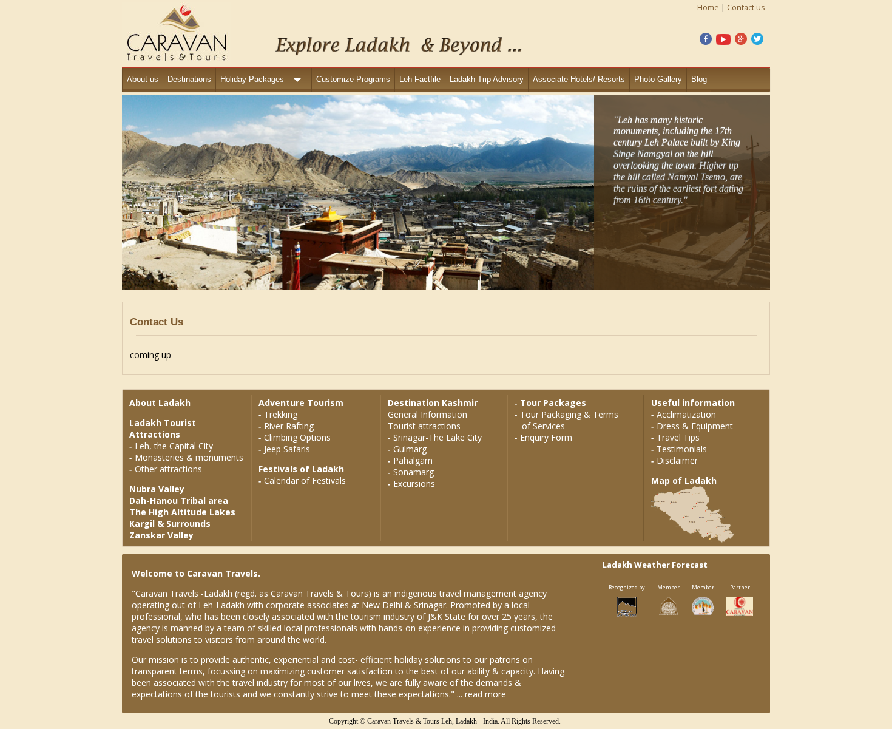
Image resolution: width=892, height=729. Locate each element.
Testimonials (682, 449)
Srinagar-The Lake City (437, 437)
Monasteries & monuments (189, 457)
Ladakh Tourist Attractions (162, 428)
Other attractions (168, 469)
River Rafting (289, 426)
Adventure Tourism (300, 403)
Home (708, 7)
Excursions (414, 483)
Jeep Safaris (287, 449)
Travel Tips (678, 437)
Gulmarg (410, 449)
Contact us (746, 7)
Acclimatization (686, 414)
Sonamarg (413, 472)
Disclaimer (677, 460)
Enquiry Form (546, 437)
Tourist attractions (424, 426)
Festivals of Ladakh (301, 469)
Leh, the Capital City (174, 446)
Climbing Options (297, 437)
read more (485, 694)
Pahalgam (413, 460)
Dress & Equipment (695, 426)
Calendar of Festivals (305, 480)
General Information (427, 414)
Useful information (693, 403)
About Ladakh (160, 403)
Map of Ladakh (684, 480)
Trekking (280, 414)
